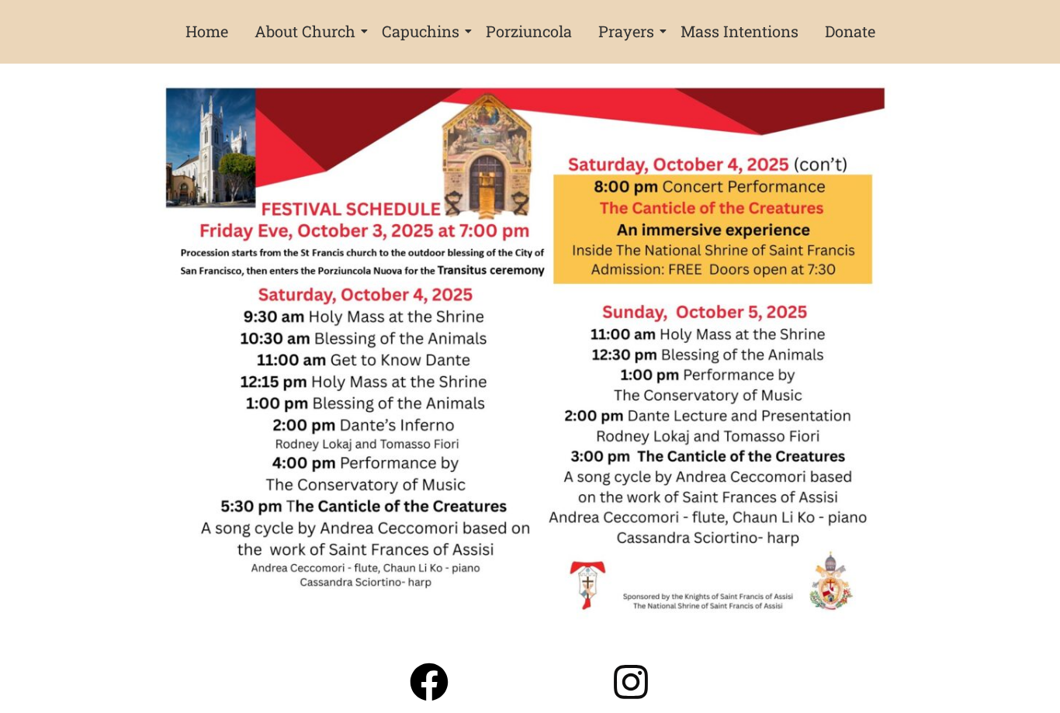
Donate (850, 31)
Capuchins (420, 31)
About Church (305, 31)
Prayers (626, 31)
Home (206, 31)
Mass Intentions (739, 31)
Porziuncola (529, 31)
